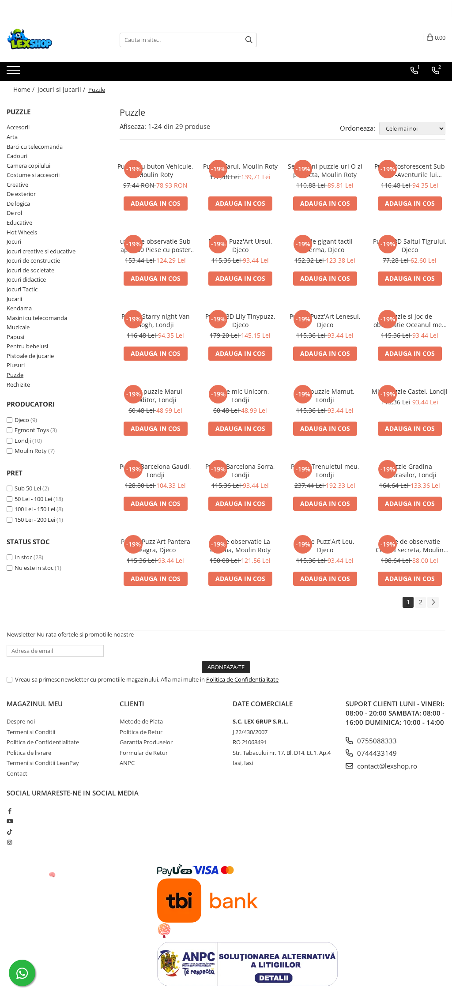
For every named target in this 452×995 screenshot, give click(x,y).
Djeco (22, 420)
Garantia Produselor (146, 742)
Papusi (15, 337)
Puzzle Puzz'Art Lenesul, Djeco (325, 320)
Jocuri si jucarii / (62, 89)
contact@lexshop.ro (386, 765)
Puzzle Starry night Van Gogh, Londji (155, 320)
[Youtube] (9, 821)
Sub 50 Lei (28, 488)
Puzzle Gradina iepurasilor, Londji (410, 470)
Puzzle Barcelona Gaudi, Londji (155, 470)
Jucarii (14, 299)
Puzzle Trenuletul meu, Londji (325, 470)
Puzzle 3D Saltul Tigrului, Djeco (410, 245)
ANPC (127, 763)
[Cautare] (249, 40)
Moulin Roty (31, 451)
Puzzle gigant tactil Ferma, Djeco (325, 245)
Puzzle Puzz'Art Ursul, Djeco (240, 245)
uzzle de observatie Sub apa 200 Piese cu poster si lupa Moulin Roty (155, 245)
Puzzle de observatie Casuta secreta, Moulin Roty (410, 545)
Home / (24, 89)
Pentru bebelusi (27, 346)
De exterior (21, 194)
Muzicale (18, 327)
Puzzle (15, 375)
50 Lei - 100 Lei (33, 499)
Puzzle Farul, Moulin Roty (240, 166)
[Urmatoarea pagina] (433, 602)
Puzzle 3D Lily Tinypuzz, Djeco (240, 320)
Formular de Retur (144, 753)
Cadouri (17, 156)
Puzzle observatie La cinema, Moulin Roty (240, 545)
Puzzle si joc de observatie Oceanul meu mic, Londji (409, 320)
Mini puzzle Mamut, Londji (324, 395)
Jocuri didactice (26, 279)
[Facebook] (9, 811)
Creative (17, 184)
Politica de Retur (141, 732)
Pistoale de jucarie (30, 356)
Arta (12, 137)
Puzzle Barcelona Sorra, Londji (240, 470)
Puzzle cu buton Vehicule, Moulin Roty (155, 170)
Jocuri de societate (30, 270)
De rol (14, 213)
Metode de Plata (141, 721)
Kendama (19, 308)
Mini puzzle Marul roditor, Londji (155, 395)
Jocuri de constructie (33, 260)
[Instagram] (9, 842)
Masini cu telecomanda (37, 318)
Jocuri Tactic (22, 289)
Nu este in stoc (34, 568)
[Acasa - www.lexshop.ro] (51, 39)
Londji (23, 441)
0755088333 (376, 740)
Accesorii (18, 127)
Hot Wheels (22, 232)
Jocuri (14, 241)
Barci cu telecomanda (35, 147)
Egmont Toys (32, 430)
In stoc (23, 557)
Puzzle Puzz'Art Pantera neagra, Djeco (155, 545)
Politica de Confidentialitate (242, 679)
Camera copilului (28, 166)
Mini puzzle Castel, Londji (410, 391)
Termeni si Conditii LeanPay (43, 763)
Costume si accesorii (33, 175)
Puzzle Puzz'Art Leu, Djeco (325, 545)
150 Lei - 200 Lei (35, 520)
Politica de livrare (29, 753)
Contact (17, 773)
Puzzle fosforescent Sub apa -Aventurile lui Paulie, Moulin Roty (409, 170)
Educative (19, 222)
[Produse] (14, 72)
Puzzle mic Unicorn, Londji (240, 395)
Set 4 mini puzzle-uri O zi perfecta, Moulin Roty (325, 170)
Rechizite (18, 384)
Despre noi (21, 721)
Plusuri (16, 365)
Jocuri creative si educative (41, 251)
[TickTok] (9, 832)
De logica (18, 203)
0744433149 (376, 753)
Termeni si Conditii (31, 732)
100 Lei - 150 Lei (35, 509)
